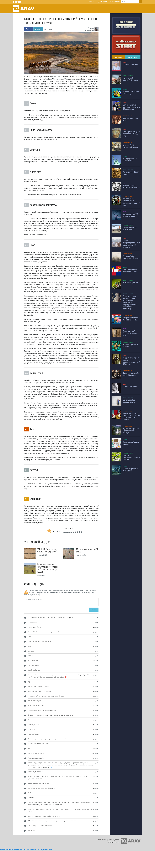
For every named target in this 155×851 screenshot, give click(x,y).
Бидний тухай (102, 2)
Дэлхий (125, 89)
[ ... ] (50, 767)
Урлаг (124, 183)
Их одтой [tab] (134, 57)
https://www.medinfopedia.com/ (11, 850)
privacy (45, 850)
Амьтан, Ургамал (128, 75)
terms (50, 850)
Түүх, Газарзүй (127, 116)
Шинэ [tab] (120, 57)
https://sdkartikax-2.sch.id (32, 850)
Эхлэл (91, 2)
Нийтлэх (93, 609)
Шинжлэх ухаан (128, 169)
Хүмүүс (125, 62)
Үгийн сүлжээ (115, 2)
